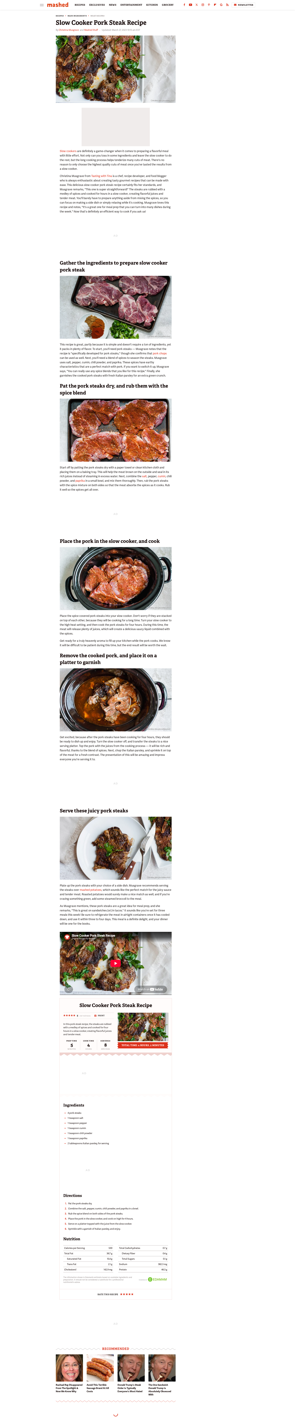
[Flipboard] (215, 5)
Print (101, 1015)
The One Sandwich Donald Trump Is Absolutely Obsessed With (159, 1389)
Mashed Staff (91, 30)
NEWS (112, 4)
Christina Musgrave (69, 30)
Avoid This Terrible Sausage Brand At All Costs (98, 1388)
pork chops (160, 353)
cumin (161, 476)
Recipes (60, 16)
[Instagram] (203, 5)
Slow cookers (68, 151)
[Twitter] (197, 5)
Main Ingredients (77, 16)
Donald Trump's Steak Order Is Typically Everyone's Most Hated (130, 1388)
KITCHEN (152, 4)
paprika (80, 480)
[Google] (221, 5)
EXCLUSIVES (97, 4)
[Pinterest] (209, 5)
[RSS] (227, 5)
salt (144, 476)
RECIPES (80, 4)
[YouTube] (190, 5)
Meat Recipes (97, 16)
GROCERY (168, 4)
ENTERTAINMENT (131, 4)
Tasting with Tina (101, 176)
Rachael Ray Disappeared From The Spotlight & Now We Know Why (69, 1388)
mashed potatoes (91, 890)
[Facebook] (184, 5)
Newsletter (245, 5)
